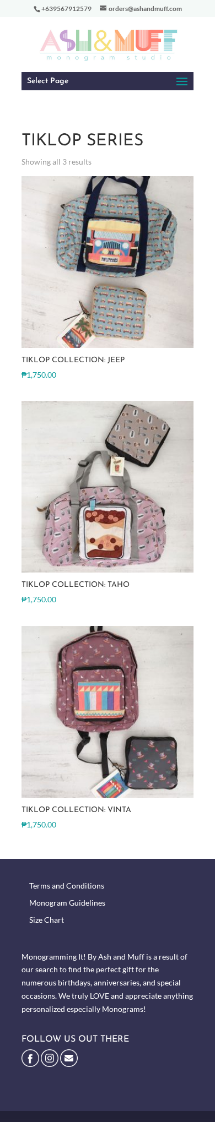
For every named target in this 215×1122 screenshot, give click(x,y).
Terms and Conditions (66, 885)
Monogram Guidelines (67, 902)
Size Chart (46, 919)
